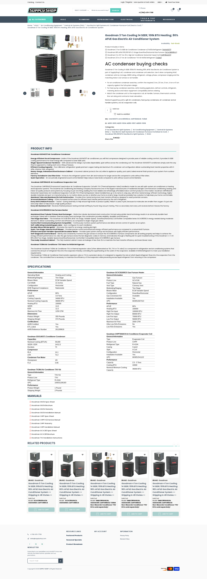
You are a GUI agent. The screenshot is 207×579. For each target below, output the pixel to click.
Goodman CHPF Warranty (41, 423)
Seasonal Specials (74, 540)
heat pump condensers (150, 100)
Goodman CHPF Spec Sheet (42, 416)
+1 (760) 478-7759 (146, 12)
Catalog (30, 2)
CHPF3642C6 (166, 55)
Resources (169, 19)
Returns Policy (124, 539)
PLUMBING (84, 19)
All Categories (39, 19)
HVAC (63, 19)
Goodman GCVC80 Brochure (43, 434)
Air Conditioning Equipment (144, 130)
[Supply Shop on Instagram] (42, 544)
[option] (35, 93)
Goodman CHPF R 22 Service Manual (45, 420)
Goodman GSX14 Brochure (42, 405)
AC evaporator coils (129, 103)
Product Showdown (74, 544)
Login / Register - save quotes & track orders (137, 2)
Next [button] (93, 93)
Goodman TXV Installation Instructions (46, 438)
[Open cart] (177, 10)
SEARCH (115, 10)
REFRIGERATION (105, 19)
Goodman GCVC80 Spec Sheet (44, 430)
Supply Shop (44, 569)
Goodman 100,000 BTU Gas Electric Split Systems (124, 134)
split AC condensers (132, 100)
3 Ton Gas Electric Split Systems (117, 130)
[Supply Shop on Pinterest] (36, 544)
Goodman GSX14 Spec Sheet (43, 402)
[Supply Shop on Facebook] (29, 544)
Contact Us (39, 2)
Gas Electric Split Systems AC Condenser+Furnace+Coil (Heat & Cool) (139, 132)
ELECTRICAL (127, 19)
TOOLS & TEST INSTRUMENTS (147, 19)
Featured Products (74, 536)
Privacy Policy (124, 535)
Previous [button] (24, 93)
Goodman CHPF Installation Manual (45, 427)
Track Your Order (174, 2)
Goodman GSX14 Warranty (42, 409)
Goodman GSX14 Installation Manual (45, 412)
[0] (170, 10)
